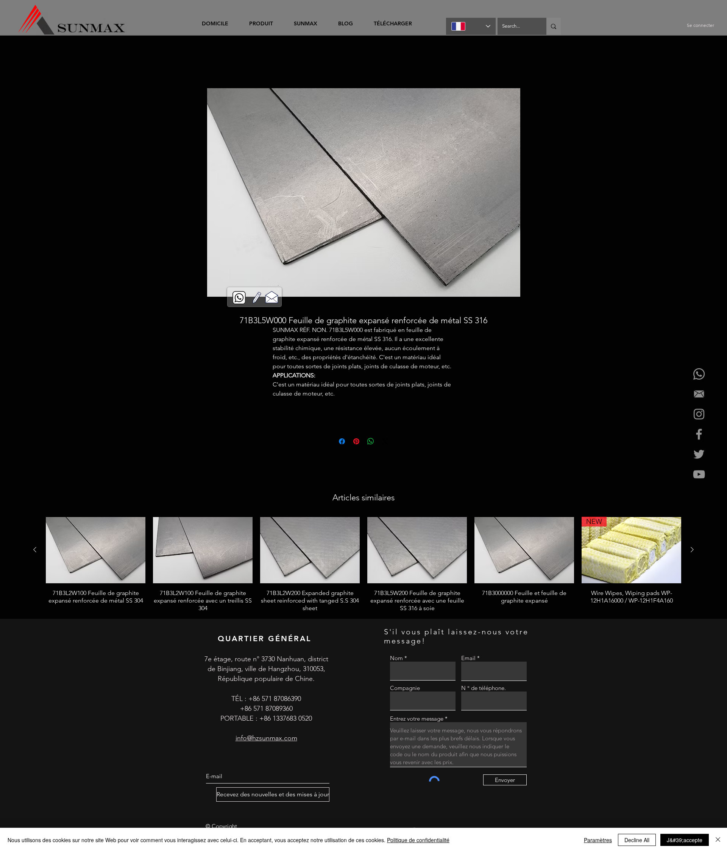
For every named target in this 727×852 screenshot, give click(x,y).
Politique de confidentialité (418, 840)
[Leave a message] (257, 297)
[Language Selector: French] (471, 26)
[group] (363, 565)
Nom (396, 659)
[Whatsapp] (699, 374)
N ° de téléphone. (483, 689)
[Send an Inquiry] (271, 296)
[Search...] (553, 26)
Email (468, 659)
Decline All (636, 840)
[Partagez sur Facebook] (341, 442)
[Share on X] (385, 442)
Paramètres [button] (598, 840)
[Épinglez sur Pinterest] (356, 442)
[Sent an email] (699, 394)
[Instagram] (699, 414)
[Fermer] (717, 840)
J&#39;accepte (684, 840)
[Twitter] (699, 454)
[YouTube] (699, 474)
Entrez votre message (416, 720)
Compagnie (405, 689)
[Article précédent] (34, 550)
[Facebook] (699, 434)
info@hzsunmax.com (266, 739)
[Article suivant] (692, 550)
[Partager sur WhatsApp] (370, 442)
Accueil (187, 62)
